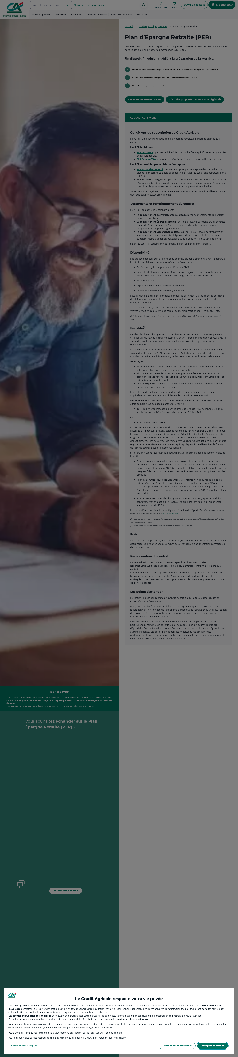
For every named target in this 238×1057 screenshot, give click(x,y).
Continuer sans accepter (23, 1045)
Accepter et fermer (212, 1045)
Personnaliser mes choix (177, 1045)
